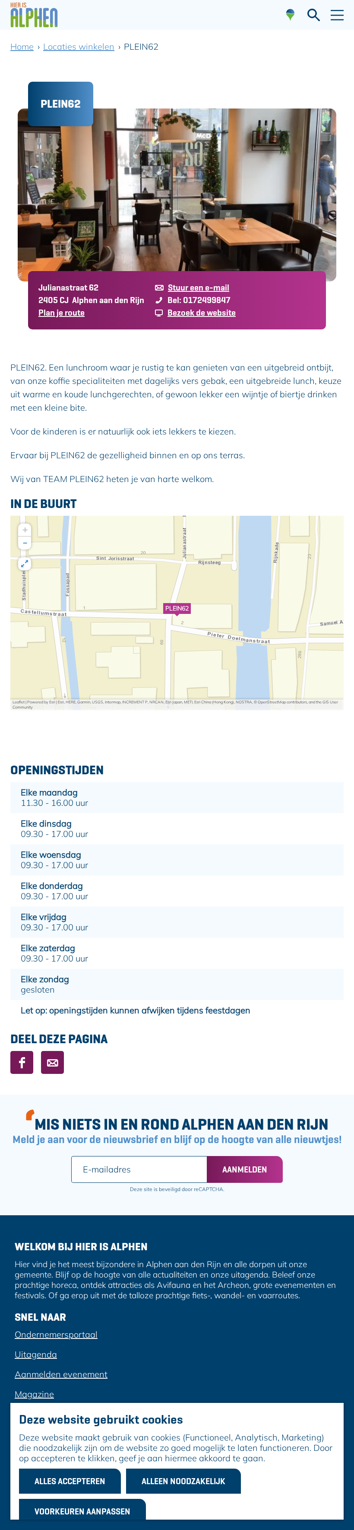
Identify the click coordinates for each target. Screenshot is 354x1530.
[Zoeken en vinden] (313, 15)
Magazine (34, 1394)
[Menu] (337, 15)
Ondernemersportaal (56, 1334)
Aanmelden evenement (61, 1374)
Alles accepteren (70, 1481)
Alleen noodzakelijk (183, 1481)
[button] (177, 613)
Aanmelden (244, 1169)
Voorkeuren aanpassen (82, 1511)
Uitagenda (36, 1354)
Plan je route (61, 312)
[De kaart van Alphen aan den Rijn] (290, 15)
